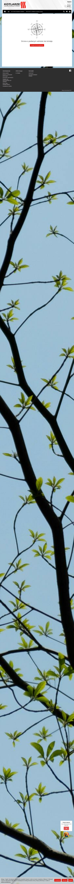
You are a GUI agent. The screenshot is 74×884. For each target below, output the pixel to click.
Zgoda (70, 880)
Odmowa (64, 880)
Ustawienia (57, 880)
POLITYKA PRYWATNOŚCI (6, 84)
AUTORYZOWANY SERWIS (17, 11)
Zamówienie (6, 71)
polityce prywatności (6, 882)
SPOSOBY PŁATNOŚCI (8, 77)
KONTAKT (31, 73)
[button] (66, 834)
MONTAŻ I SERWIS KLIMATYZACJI (34, 11)
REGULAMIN (6, 73)
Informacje (19, 71)
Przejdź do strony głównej (37, 45)
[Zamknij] (72, 820)
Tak (66, 828)
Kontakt (31, 71)
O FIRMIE (18, 73)
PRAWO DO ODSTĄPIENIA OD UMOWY (7, 80)
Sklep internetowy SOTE (66, 90)
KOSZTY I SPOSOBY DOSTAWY (7, 75)
